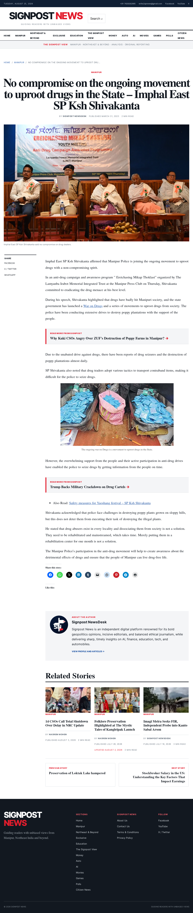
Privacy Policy (125, 837)
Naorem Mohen (58, 734)
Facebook (169, 3)
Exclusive (59, 35)
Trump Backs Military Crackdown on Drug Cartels (90, 487)
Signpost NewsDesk (75, 116)
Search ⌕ (96, 18)
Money (113, 35)
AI (134, 35)
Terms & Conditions (128, 832)
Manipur (20, 35)
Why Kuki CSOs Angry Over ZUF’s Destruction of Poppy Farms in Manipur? (109, 338)
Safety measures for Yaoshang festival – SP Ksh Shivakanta (110, 503)
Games (157, 35)
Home (7, 35)
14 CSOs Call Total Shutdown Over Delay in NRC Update (66, 723)
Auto (125, 35)
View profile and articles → (88, 651)
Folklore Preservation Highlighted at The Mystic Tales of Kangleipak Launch (114, 725)
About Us (122, 820)
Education (76, 35)
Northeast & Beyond (87, 832)
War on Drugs (93, 305)
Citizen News (83, 889)
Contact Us (123, 826)
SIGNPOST (45, 16)
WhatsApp (9, 275)
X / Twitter (10, 269)
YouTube (181, 3)
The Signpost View (86, 849)
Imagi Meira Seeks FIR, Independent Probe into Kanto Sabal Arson (165, 725)
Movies (144, 35)
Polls (169, 35)
